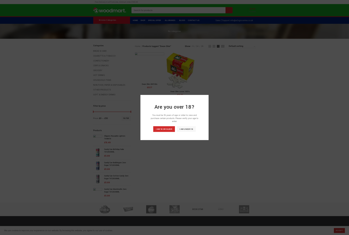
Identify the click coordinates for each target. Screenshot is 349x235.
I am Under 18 (186, 129)
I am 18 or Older (164, 129)
